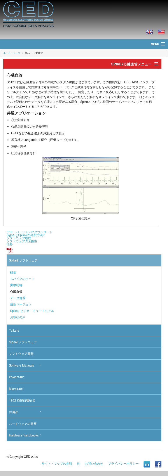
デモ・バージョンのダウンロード (29, 232)
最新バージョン (21, 304)
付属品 (13, 412)
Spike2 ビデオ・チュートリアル (32, 310)
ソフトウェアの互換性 (22, 241)
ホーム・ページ (11, 53)
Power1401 (17, 377)
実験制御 (16, 285)
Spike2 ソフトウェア (23, 260)
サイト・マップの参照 (57, 463)
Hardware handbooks (24, 435)
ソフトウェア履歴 (19, 238)
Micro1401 (16, 388)
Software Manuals (21, 365)
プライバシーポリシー (123, 463)
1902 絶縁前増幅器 (22, 400)
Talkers (14, 330)
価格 (10, 244)
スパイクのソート (22, 278)
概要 (13, 272)
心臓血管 (16, 291)
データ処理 (17, 298)
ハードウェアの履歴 (23, 423)
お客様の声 (17, 317)
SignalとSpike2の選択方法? (26, 235)
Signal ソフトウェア (23, 342)
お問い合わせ (94, 463)
